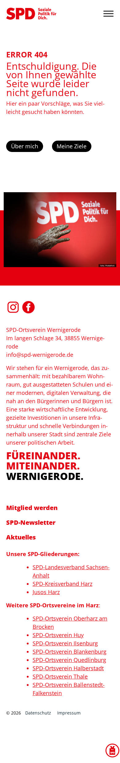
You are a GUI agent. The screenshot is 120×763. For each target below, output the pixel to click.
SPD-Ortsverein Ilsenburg (65, 643)
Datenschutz (38, 713)
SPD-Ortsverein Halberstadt (68, 668)
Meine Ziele (71, 146)
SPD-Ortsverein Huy (58, 635)
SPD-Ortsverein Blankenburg (69, 651)
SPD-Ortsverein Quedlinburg (69, 660)
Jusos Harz (46, 592)
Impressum (69, 713)
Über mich (24, 146)
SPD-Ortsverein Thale (60, 676)
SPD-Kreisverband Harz (62, 583)
